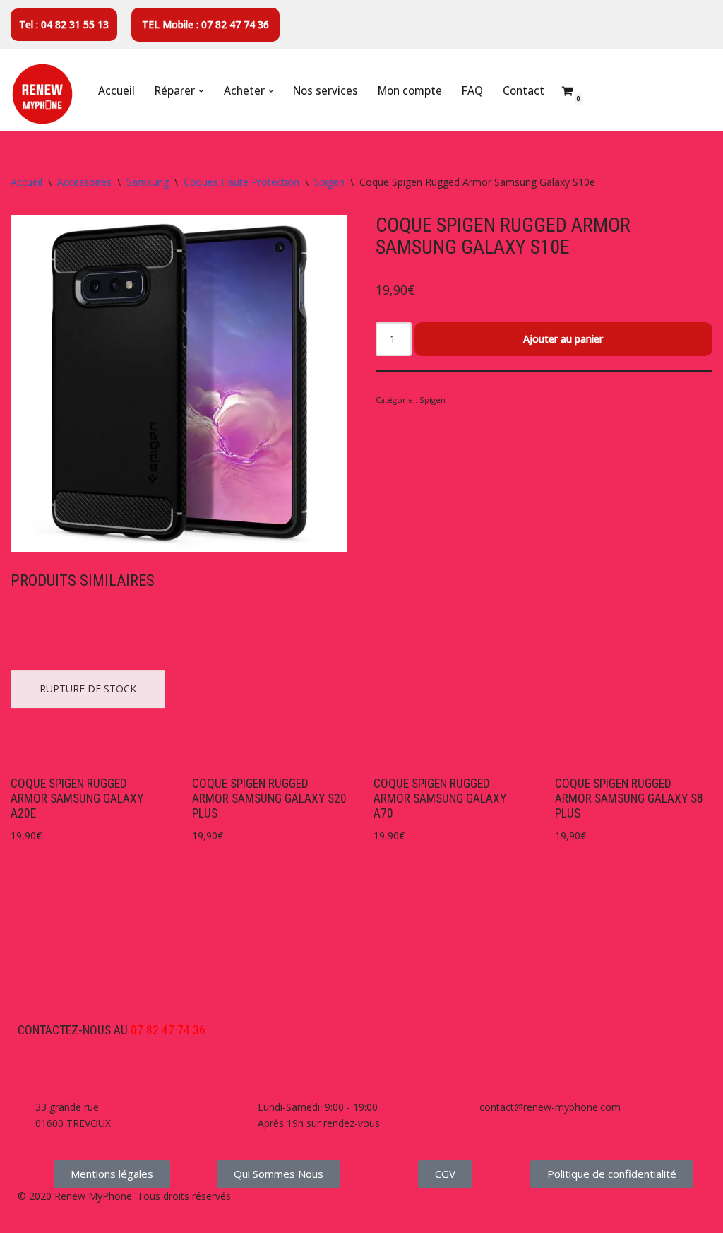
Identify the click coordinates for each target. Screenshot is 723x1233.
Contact (523, 90)
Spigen (329, 182)
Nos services (325, 90)
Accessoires (84, 182)
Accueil (116, 90)
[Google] (111, 988)
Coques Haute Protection (241, 182)
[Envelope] (73, 988)
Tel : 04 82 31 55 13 (64, 24)
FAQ (472, 90)
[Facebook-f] (35, 988)
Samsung (147, 182)
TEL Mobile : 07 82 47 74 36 (205, 24)
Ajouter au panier (563, 339)
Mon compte (410, 90)
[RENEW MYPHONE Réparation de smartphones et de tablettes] (42, 94)
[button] (201, 91)
